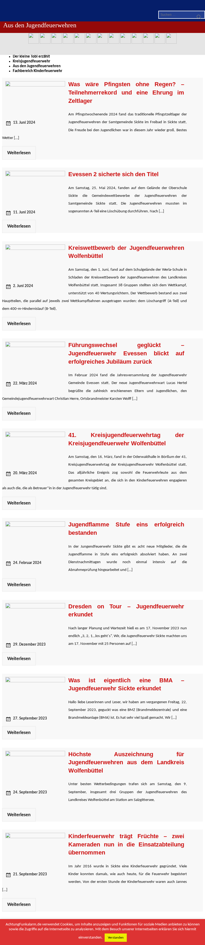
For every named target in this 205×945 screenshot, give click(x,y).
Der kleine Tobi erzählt (31, 57)
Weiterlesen (19, 153)
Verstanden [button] (116, 937)
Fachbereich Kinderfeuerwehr (37, 71)
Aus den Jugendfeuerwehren (37, 66)
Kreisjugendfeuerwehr (31, 61)
